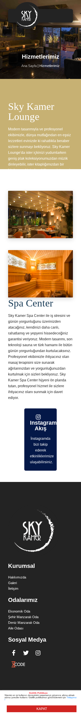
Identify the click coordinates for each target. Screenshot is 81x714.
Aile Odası (15, 628)
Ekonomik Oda (19, 611)
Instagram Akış (40, 425)
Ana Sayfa (29, 65)
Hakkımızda (17, 577)
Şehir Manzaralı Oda (23, 617)
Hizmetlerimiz (49, 65)
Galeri (12, 583)
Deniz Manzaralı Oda (23, 622)
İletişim (13, 588)
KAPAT (41, 709)
